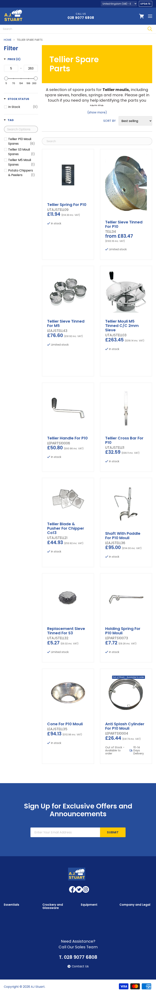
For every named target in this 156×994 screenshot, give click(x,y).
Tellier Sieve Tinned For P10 (123, 224)
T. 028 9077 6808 (78, 957)
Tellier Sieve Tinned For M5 (65, 323)
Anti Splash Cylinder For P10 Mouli (124, 726)
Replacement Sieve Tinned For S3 (66, 631)
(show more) (97, 112)
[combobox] (72, 29)
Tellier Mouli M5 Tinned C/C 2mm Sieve (122, 326)
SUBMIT (113, 832)
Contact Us (80, 966)
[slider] (6, 78)
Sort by (109, 121)
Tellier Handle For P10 (67, 438)
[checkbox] (23, 107)
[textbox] (11, 68)
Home (7, 39)
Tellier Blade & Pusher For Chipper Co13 (65, 528)
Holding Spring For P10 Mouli (122, 631)
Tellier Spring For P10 (66, 204)
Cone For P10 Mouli (65, 724)
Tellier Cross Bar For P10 (124, 440)
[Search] (150, 29)
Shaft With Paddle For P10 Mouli (122, 535)
